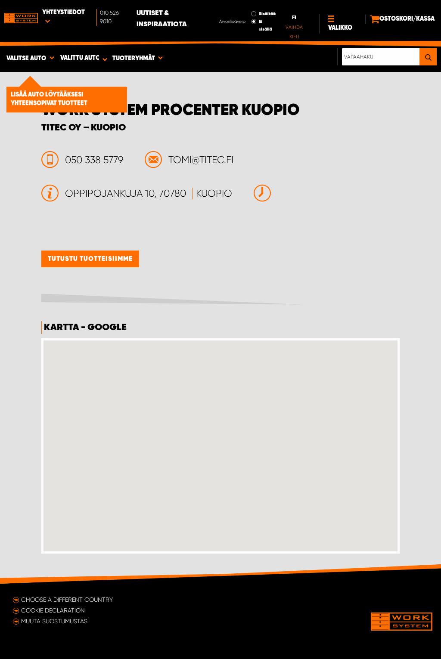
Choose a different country (67, 599)
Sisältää (267, 14)
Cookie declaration (53, 610)
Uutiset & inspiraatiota (162, 19)
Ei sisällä (265, 25)
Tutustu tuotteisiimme (90, 259)
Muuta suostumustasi (55, 621)
